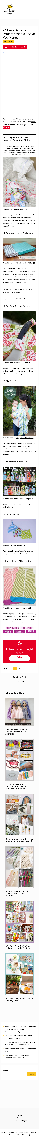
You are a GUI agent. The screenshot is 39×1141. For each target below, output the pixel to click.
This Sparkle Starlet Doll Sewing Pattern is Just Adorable (16, 731)
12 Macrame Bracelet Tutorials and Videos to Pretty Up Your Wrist (16, 786)
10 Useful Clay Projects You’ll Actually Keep (19, 1000)
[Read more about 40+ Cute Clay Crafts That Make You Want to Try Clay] (19, 942)
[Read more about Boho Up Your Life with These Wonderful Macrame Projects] (19, 835)
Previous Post (19, 677)
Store (20, 1115)
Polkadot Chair (22, 209)
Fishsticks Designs (23, 499)
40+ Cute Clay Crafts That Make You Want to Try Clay (18, 947)
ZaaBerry (19, 545)
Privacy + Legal (20, 1121)
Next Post (19, 682)
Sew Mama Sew (22, 608)
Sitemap (20, 1118)
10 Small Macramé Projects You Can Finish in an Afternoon (18, 893)
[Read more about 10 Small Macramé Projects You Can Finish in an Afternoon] (19, 887)
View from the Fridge (24, 263)
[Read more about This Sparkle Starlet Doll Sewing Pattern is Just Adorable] (19, 726)
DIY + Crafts (8, 42)
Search (5, 1070)
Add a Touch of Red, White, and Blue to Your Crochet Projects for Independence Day (20, 1029)
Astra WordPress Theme (18, 1135)
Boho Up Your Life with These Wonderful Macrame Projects (19, 840)
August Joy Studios (24, 438)
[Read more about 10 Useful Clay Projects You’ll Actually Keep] (19, 995)
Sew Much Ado (22, 363)
